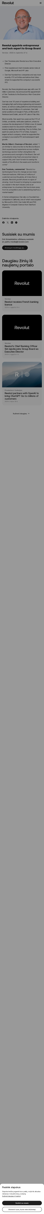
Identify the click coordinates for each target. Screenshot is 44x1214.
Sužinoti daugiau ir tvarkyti (11, 1196)
